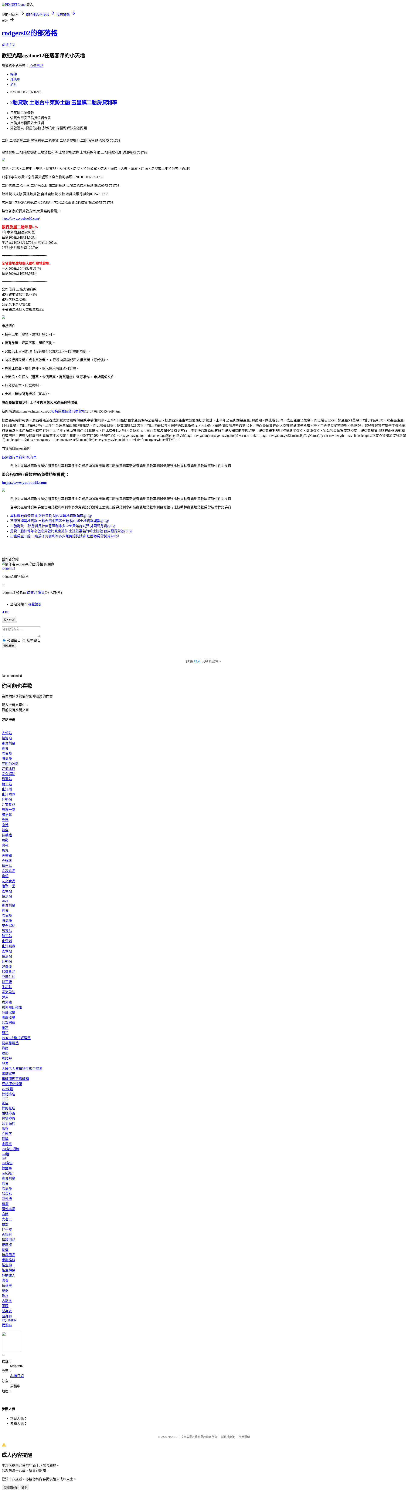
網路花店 (8, 1108)
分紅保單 (8, 1012)
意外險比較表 (12, 1007)
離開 (24, 1487)
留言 (41, 592)
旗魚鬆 (7, 815)
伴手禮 (7, 835)
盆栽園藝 (8, 1023)
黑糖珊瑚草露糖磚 (15, 1079)
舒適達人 (8, 1275)
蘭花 (5, 1033)
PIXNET (172, 1436)
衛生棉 (7, 1265)
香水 (5, 1296)
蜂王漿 (7, 982)
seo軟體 (7, 1089)
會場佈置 (8, 1118)
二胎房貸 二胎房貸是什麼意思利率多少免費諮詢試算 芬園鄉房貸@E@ (63, 526)
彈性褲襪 (8, 1209)
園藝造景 (8, 1017)
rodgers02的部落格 (30, 33)
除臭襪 (7, 753)
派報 (5, 1128)
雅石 (5, 1028)
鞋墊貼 (7, 799)
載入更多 (8, 620)
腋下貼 (7, 784)
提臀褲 (7, 1325)
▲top (5, 611)
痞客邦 (32, 592)
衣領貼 (7, 733)
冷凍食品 (8, 871)
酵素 (5, 997)
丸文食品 (8, 804)
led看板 (7, 1173)
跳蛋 (5, 1250)
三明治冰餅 (10, 764)
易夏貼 (7, 779)
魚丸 (5, 850)
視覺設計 (35, 604)
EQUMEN (9, 1320)
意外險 (7, 1002)
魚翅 (5, 876)
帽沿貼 (7, 738)
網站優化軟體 (12, 1084)
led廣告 (7, 1163)
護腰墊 (7, 1058)
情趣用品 (8, 1239)
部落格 (15, 79)
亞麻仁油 (8, 977)
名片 (13, 84)
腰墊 (5, 1053)
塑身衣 (7, 1311)
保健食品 (8, 972)
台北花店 (8, 1123)
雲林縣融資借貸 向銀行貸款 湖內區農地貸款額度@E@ (51, 516)
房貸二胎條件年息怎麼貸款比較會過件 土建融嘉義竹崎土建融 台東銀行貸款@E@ (71, 531)
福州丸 (7, 866)
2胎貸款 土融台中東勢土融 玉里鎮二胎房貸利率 (63, 102)
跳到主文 (8, 45)
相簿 (13, 74)
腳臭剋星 (8, 743)
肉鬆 (5, 825)
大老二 (7, 1219)
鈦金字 (7, 1168)
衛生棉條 (8, 1270)
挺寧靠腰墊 (10, 1043)
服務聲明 (244, 1436)
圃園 (5, 1306)
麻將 (5, 1214)
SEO (5, 1098)
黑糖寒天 (8, 1074)
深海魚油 (8, 992)
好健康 (7, 966)
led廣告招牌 (10, 1149)
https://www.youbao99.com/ (21, 218)
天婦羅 (7, 855)
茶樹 (5, 1290)
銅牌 (5, 1139)
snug (5, 900)
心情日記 (36, 66)
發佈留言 (8, 646)
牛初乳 (7, 987)
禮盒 (5, 830)
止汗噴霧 (8, 794)
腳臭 (5, 748)
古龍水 (7, 1301)
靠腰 (5, 1048)
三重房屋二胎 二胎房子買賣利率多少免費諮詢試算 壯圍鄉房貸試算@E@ (64, 536)
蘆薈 (5, 1280)
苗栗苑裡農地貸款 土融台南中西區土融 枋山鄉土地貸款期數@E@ (59, 521)
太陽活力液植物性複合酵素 (22, 1068)
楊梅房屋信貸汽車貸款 (68, 411)
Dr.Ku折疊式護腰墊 (16, 1038)
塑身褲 (7, 1316)
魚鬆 (5, 820)
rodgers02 (8, 568)
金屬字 (7, 1144)
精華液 (7, 1285)
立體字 (7, 1134)
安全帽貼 (8, 774)
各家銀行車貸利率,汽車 (19, 457)
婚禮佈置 (8, 1113)
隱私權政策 (228, 1436)
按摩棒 (7, 1245)
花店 (5, 1103)
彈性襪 (7, 1199)
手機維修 (8, 1260)
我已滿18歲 (10, 1487)
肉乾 (5, 845)
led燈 (5, 1154)
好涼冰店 (8, 769)
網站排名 (8, 1094)
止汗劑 (7, 789)
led (4, 1158)
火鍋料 (7, 861)
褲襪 (5, 1204)
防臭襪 (7, 758)
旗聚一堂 (8, 809)
